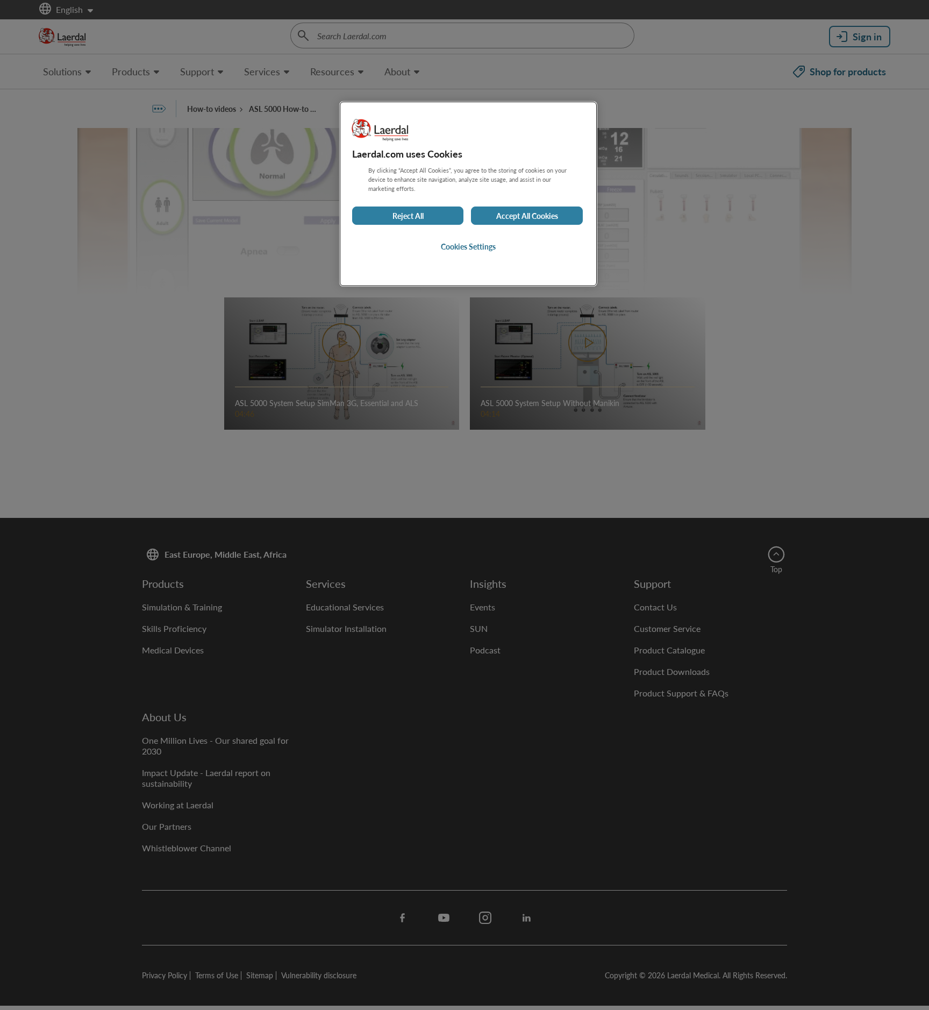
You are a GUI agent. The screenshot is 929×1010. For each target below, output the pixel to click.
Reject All (408, 215)
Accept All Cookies (527, 215)
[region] (468, 194)
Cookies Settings (468, 246)
